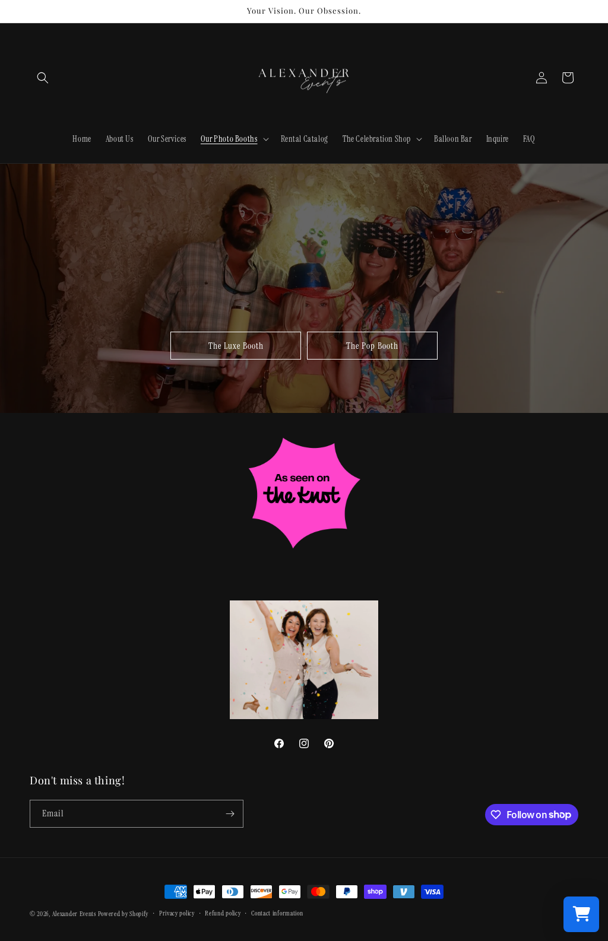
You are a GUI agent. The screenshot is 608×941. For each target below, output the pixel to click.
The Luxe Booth (236, 346)
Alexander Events (74, 914)
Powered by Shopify (123, 914)
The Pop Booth (372, 346)
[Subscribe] (230, 814)
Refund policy (222, 913)
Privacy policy (177, 913)
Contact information (277, 913)
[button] (43, 78)
